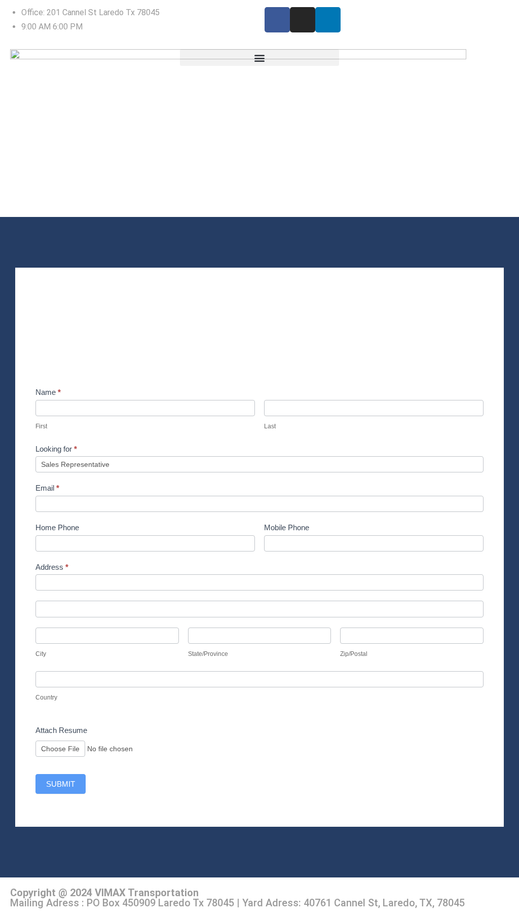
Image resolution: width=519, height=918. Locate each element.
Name (48, 392)
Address (51, 567)
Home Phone (57, 527)
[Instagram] (302, 19)
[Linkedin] (328, 19)
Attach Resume (61, 730)
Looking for (56, 449)
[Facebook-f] (277, 19)
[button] (260, 57)
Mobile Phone (286, 527)
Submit (60, 784)
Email (47, 488)
